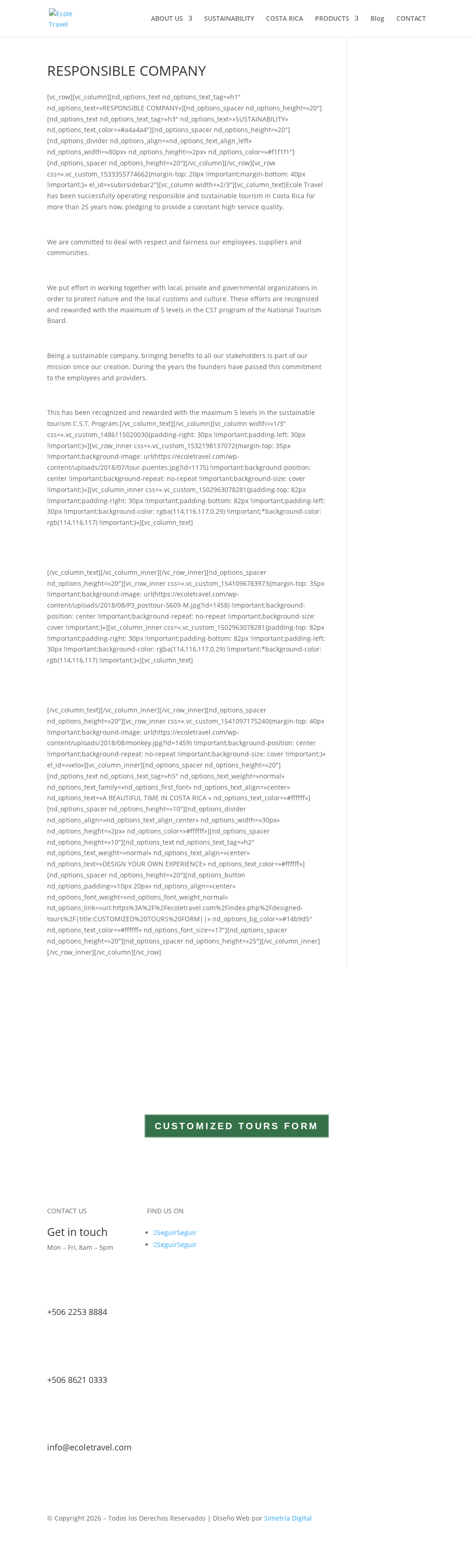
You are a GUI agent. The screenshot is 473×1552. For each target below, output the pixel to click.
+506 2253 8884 (77, 1311)
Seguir (187, 1232)
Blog (377, 19)
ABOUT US (167, 19)
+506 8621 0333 (77, 1379)
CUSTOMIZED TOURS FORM (237, 1126)
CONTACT (411, 19)
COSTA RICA (284, 19)
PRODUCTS (332, 19)
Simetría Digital (288, 1518)
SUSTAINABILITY (229, 19)
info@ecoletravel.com (89, 1447)
